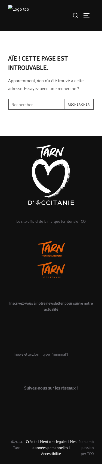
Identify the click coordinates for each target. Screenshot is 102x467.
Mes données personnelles (54, 444)
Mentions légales (53, 441)
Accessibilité (51, 453)
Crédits (31, 441)
